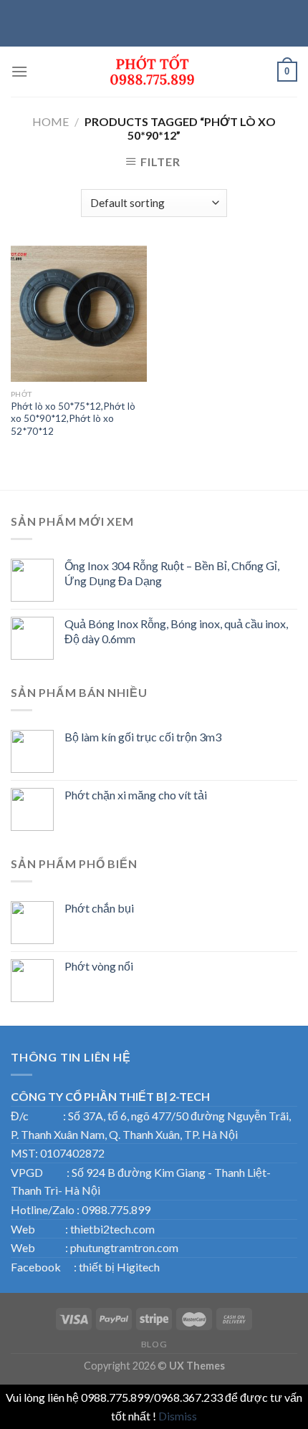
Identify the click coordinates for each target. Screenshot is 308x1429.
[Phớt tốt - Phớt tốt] (154, 72)
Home (50, 121)
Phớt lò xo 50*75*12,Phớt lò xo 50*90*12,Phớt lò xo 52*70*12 (73, 418)
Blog (154, 1344)
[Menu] (19, 71)
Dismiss (177, 1416)
